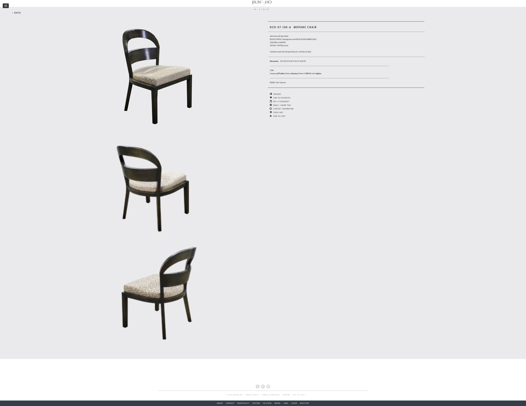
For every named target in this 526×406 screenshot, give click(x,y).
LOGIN (294, 403)
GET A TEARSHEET (281, 101)
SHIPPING (286, 395)
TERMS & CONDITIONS (271, 395)
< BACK (16, 12)
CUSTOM (256, 403)
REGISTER (304, 403)
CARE (286, 403)
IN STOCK (267, 403)
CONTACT (230, 403)
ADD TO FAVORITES (282, 98)
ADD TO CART (279, 116)
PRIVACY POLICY (252, 395)
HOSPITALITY (243, 403)
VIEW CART (278, 112)
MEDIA (278, 403)
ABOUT (220, 403)
